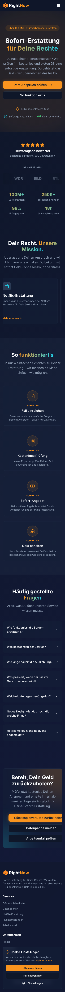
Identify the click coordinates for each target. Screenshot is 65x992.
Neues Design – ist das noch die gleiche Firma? (28, 713)
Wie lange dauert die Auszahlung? (29, 662)
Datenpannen (10, 908)
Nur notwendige (32, 975)
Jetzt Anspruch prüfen (30, 85)
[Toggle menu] (58, 5)
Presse (6, 941)
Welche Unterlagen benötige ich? (29, 696)
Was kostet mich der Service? (26, 646)
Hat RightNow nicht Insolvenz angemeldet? (26, 733)
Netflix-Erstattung (13, 914)
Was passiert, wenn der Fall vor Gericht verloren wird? (27, 679)
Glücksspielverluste (14, 903)
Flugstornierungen (13, 919)
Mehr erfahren (44, 960)
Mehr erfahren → (16, 318)
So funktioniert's (32, 95)
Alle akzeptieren (32, 968)
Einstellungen (35, 983)
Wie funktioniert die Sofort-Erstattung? (25, 629)
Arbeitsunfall (10, 925)
